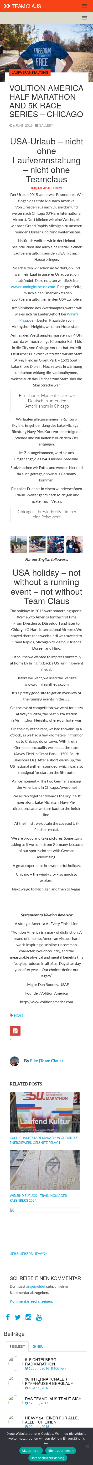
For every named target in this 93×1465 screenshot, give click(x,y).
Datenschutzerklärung (48, 1458)
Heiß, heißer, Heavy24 (29, 1254)
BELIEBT (18, 1346)
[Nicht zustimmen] (87, 1446)
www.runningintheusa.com (33, 286)
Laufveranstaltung (30, 72)
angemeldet (36, 1286)
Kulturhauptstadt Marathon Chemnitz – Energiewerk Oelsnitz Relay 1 (45, 1140)
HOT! (18, 1015)
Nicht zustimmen (61, 1451)
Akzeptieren (31, 1451)
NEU (39, 1346)
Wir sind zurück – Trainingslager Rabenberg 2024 (38, 1198)
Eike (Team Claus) (46, 1060)
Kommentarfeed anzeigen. (31, 1301)
